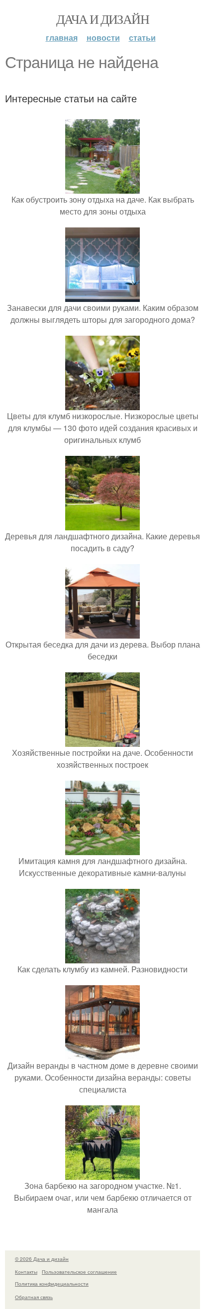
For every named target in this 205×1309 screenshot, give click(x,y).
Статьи (142, 37)
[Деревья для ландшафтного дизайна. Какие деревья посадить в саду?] (102, 524)
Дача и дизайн (102, 18)
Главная (62, 37)
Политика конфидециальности (52, 1283)
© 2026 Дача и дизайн (42, 1258)
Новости (103, 37)
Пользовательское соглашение (79, 1271)
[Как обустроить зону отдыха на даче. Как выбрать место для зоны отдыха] (102, 187)
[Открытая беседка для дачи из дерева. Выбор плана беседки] (102, 632)
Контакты (26, 1271)
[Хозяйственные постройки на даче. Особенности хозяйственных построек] (102, 740)
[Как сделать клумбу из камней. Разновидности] (102, 957)
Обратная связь (34, 1297)
